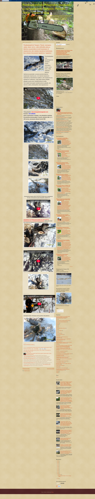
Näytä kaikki (71, 266)
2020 (58, 466)
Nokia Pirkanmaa (58, 333)
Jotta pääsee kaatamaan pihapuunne (61, 321)
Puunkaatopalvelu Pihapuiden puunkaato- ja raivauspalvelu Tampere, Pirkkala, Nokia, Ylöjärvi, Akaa (47, 8)
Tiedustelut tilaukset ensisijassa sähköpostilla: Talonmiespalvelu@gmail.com (63, 369)
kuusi (28, 350)
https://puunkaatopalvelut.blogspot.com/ (29, 356)
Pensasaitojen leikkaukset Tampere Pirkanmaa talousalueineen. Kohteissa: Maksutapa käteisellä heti (63, 163)
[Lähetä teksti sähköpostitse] (40, 348)
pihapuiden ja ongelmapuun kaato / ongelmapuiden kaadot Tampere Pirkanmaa (63, 339)
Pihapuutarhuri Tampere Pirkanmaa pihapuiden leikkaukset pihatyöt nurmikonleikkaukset (62, 255)
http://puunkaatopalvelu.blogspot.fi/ (29, 344)
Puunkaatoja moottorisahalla (60, 352)
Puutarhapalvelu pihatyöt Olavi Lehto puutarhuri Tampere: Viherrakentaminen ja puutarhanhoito (63, 228)
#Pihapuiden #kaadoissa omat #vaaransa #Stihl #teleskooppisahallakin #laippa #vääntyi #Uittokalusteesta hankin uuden (63, 317)
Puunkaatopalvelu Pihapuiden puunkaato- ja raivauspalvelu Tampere (62, 355)
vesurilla (57, 371)
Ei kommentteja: (36, 348)
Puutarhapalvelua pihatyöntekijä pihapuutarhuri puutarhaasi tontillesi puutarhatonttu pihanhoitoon (62, 139)
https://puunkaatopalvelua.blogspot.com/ (29, 362)
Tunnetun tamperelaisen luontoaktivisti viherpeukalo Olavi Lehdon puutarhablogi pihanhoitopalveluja (63, 241)
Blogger (52, 492)
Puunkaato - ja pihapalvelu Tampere (61, 351)
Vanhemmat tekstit (50, 368)
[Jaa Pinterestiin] (45, 348)
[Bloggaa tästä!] (42, 348)
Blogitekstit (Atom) (27, 370)
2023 (58, 462)
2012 (58, 478)
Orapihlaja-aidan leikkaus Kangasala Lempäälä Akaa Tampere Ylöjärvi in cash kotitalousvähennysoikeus (63, 215)
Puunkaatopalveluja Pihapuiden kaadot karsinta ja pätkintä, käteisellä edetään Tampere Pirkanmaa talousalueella (64, 113)
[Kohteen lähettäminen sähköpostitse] (41, 348)
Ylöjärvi (57, 372)
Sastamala (57, 366)
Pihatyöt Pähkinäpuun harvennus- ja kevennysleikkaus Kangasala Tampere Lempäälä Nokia (64, 342)
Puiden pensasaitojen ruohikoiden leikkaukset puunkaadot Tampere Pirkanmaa (64, 175)
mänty (40, 350)
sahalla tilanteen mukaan (59, 365)
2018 (58, 469)
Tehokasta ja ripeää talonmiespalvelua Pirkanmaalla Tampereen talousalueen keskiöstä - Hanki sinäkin (63, 151)
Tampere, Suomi (28, 352)
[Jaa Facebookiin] (44, 348)
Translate (59, 45)
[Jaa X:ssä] (43, 348)
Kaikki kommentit (60, 311)
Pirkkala (57, 344)
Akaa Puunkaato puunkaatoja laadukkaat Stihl (62, 320)
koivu (26, 350)
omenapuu (43, 350)
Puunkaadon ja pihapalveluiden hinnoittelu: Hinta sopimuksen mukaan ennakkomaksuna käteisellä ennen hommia (64, 349)
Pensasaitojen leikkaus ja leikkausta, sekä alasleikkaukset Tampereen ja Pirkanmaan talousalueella (63, 186)
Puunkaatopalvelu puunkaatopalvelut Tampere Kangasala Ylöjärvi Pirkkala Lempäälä (62, 357)
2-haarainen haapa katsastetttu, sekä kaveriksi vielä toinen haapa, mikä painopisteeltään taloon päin (65, 439)
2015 (58, 470)
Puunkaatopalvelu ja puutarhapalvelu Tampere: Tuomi (64, 353)
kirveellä (57, 324)
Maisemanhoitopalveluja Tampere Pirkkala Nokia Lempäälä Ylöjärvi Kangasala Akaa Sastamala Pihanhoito (63, 200)
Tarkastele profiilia (58, 133)
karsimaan (57, 323)
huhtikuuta (59, 474)
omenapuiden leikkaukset (59, 334)
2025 (58, 461)
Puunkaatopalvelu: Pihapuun (60, 362)
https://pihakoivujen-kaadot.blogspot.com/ (30, 358)
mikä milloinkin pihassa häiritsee (34, 350)
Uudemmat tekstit (26, 368)
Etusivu (38, 368)
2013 (58, 473)
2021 (58, 465)
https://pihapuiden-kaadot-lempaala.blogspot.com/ (63, 131)
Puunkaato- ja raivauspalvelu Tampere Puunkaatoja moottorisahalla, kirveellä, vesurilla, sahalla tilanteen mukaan (65, 445)
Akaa (57, 319)
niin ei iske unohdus (59, 330)
